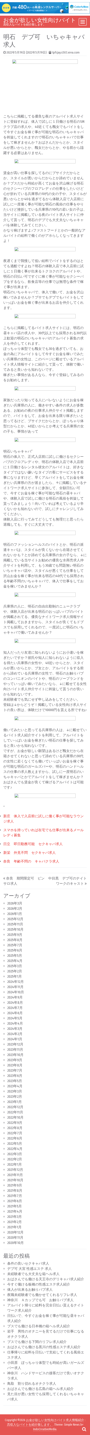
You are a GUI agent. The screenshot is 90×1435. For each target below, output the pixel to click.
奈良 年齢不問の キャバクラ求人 (31, 861)
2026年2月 (14, 908)
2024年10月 (15, 992)
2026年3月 (14, 903)
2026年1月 (14, 914)
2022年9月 (14, 1123)
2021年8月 (14, 1190)
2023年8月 (14, 1065)
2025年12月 (15, 919)
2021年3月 (14, 1217)
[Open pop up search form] (84, 1429)
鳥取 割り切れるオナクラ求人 (31, 1383)
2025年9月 (14, 935)
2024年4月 (15, 1023)
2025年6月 (14, 950)
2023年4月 (14, 1086)
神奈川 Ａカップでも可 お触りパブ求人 (40, 1300)
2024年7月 (15, 1008)
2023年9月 (14, 1060)
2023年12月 (15, 1044)
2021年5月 (14, 1206)
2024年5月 (14, 1018)
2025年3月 (14, 966)
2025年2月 (14, 971)
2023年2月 (14, 1096)
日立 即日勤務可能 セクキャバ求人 (33, 844)
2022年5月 (14, 1143)
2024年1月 (14, 1039)
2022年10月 (15, 1117)
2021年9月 (14, 1185)
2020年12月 (15, 1232)
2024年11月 (15, 987)
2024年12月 (15, 982)
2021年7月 (14, 1196)
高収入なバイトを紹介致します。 (30, 1425)
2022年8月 (14, 1128)
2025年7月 (14, 945)
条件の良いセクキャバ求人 (28, 1263)
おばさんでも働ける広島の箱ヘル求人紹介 (40, 1389)
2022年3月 (14, 1154)
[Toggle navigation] (83, 22)
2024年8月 (15, 1002)
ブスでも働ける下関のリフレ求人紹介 (37, 1342)
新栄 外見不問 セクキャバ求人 (29, 853)
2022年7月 (14, 1133)
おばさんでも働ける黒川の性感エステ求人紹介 (44, 1347)
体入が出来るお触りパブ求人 (30, 1289)
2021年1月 (14, 1227)
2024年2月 (14, 1034)
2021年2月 (14, 1222)
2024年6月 (15, 1013)
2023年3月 (14, 1091)
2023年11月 (15, 1049)
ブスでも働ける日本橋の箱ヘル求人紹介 (38, 1326)
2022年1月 (14, 1164)
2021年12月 (15, 1170)
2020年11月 (15, 1237)
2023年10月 (15, 1055)
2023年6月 (14, 1076)
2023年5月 (14, 1081)
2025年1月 (14, 976)
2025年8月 (14, 940)
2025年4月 (14, 961)
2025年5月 (14, 955)
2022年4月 (14, 1149)
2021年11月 (15, 1175)
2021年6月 (14, 1201)
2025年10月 (15, 929)
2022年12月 (15, 1107)
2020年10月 (15, 1243)
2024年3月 (14, 1029)
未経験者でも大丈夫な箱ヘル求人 (33, 1274)
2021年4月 (14, 1211)
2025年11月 (15, 924)
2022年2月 (14, 1159)
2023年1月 (14, 1102)
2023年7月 (14, 1070)
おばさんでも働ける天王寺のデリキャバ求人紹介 (45, 1279)
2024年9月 (15, 997)
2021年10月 (15, 1180)
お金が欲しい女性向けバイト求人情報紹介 (55, 1420)
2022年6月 (14, 1138)
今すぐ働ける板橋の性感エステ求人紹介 (38, 1284)
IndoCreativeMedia (44, 1429)
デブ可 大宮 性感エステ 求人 (29, 1269)
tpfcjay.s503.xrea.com (66, 52)
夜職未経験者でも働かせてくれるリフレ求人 (42, 1295)
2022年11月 (15, 1112)
